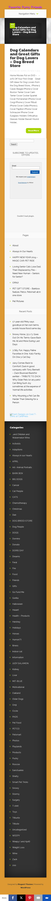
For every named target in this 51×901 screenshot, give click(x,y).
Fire (14, 568)
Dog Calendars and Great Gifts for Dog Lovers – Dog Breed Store (24, 31)
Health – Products (21, 616)
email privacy (31, 177)
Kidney (15, 669)
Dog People (18, 527)
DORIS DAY (18, 550)
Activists (16, 443)
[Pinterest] (30, 898)
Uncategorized (19, 829)
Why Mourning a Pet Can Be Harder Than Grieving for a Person (25, 399)
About (15, 245)
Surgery (16, 800)
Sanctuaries (18, 770)
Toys (14, 812)
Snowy (15, 788)
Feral (14, 562)
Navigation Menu (27, 14)
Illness (15, 645)
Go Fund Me (18, 592)
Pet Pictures (18, 301)
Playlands (17, 746)
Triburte (16, 818)
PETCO (15, 728)
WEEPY (16, 835)
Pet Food (16, 723)
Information (18, 657)
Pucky (15, 758)
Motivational (18, 687)
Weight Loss (18, 847)
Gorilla (15, 598)
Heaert (15, 610)
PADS (15, 717)
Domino (16, 538)
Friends (15, 580)
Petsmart (16, 734)
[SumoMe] (46, 898)
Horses (15, 633)
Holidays (16, 628)
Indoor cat (17, 651)
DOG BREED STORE (22, 521)
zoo (14, 865)
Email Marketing (22, 182)
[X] (21, 898)
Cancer (15, 485)
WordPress (25, 888)
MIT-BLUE (17, 681)
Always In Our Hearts (22, 251)
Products (16, 752)
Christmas (17, 509)
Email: (14, 166)
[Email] (38, 898)
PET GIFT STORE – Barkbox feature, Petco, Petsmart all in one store (26, 292)
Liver (14, 675)
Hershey (16, 622)
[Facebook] (12, 898)
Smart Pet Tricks (20, 782)
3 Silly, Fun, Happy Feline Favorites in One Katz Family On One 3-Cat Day (26, 353)
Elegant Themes (25, 884)
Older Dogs (17, 699)
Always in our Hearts (22, 455)
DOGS (15, 533)
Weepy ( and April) (21, 841)
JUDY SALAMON (20, 663)
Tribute (15, 824)
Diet (14, 515)
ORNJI (15, 282)
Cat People (17, 491)
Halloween (17, 604)
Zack (14, 859)
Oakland (16, 693)
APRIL (15, 461)
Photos (15, 740)
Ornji (14, 705)
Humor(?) (16, 639)
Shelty (15, 776)
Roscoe (16, 764)
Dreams (16, 556)
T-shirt (15, 806)
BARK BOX (17, 473)
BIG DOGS (17, 479)
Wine (14, 853)
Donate (15, 544)
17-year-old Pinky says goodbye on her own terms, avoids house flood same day (26, 325)
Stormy (15, 794)
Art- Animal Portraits (22, 467)
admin (24, 71)
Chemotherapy (19, 503)
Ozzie (15, 711)
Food (14, 574)
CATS (15, 497)
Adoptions (17, 449)
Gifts (14, 586)
